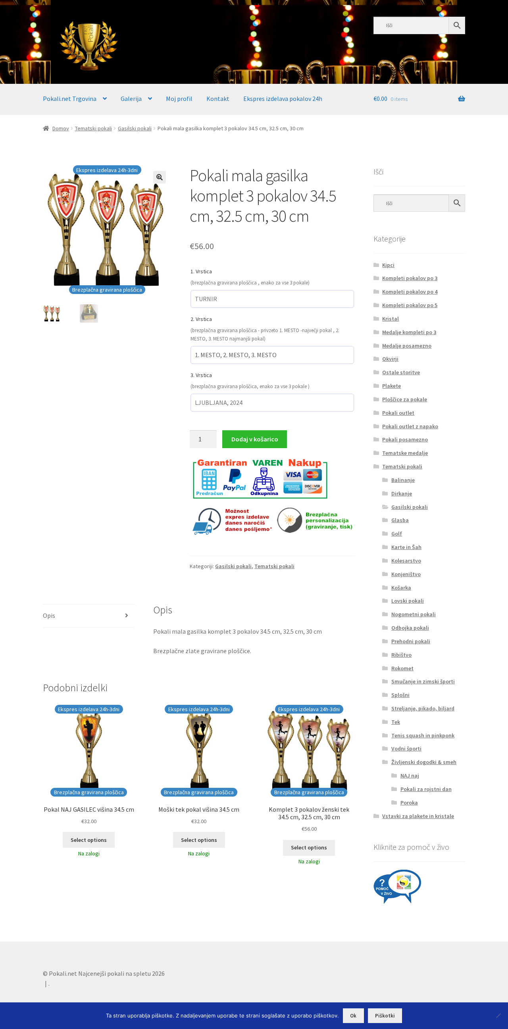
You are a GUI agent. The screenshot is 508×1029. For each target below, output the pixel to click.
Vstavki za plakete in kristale (418, 816)
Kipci (388, 265)
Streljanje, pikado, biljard (422, 708)
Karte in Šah (406, 547)
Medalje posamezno (406, 345)
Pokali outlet (398, 412)
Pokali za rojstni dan (426, 789)
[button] (159, 177)
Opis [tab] (49, 615)
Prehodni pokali (410, 641)
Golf (396, 533)
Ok (353, 1015)
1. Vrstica (201, 271)
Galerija (131, 99)
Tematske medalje (405, 452)
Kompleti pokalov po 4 (409, 291)
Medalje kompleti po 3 (409, 332)
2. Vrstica (201, 319)
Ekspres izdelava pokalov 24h (282, 99)
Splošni (400, 694)
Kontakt (217, 99)
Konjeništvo (406, 574)
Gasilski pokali (135, 128)
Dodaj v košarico (254, 439)
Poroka (409, 802)
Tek (395, 721)
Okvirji (390, 358)
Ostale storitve (401, 372)
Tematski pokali (93, 128)
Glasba (400, 520)
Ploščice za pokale (404, 399)
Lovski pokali (407, 600)
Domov (60, 128)
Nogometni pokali (413, 614)
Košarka (401, 587)
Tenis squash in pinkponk (422, 735)
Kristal (390, 318)
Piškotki (385, 1015)
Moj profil (179, 99)
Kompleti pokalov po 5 (409, 305)
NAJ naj (409, 775)
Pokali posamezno (405, 439)
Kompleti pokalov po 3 (409, 278)
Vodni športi (406, 748)
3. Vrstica (201, 375)
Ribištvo (401, 654)
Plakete (391, 385)
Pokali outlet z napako (410, 426)
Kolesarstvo (406, 560)
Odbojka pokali (410, 627)
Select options (89, 839)
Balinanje (403, 480)
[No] (498, 1015)
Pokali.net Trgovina (69, 99)
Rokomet (402, 668)
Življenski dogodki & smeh (423, 762)
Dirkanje (401, 493)
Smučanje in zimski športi (423, 681)
